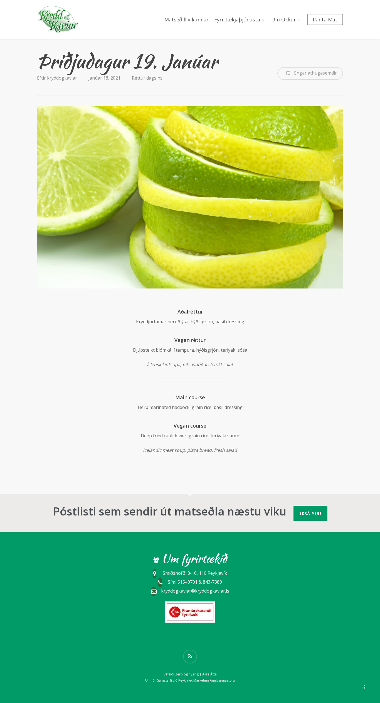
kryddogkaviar (62, 78)
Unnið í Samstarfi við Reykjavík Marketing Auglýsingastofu (190, 680)
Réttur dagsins (147, 78)
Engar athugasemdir (315, 73)
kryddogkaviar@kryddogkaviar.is (195, 591)
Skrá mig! (310, 513)
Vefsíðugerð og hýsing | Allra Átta (190, 674)
